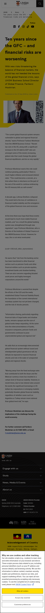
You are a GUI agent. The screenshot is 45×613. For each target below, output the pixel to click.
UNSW (5, 12)
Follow (32, 23)
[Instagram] (23, 26)
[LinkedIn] (14, 26)
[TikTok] (28, 26)
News (17, 12)
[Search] (39, 3)
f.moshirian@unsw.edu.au (15, 433)
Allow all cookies (22, 591)
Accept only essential (22, 598)
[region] (22, 582)
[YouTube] (32, 26)
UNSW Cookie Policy (25, 584)
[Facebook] (19, 26)
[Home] (22, 3)
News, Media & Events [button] (14, 482)
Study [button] (6, 475)
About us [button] (7, 489)
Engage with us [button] (10, 468)
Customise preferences (22, 604)
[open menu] (5, 3)
